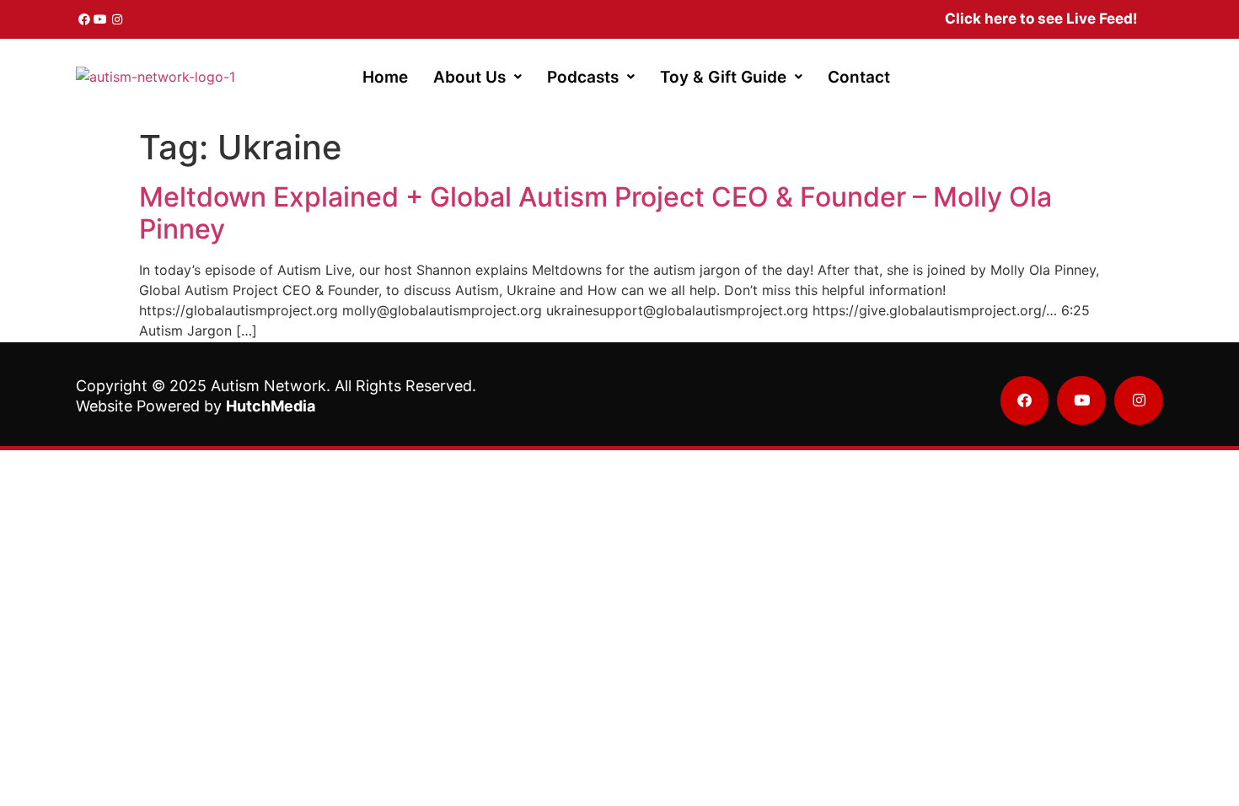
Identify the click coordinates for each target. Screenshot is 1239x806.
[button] (477, 77)
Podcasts (583, 77)
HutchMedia (270, 406)
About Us (469, 77)
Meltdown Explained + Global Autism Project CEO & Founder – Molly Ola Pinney (595, 212)
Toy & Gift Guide (723, 77)
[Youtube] (101, 19)
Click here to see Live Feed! (1041, 18)
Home (385, 77)
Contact (859, 77)
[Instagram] (117, 19)
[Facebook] (84, 19)
